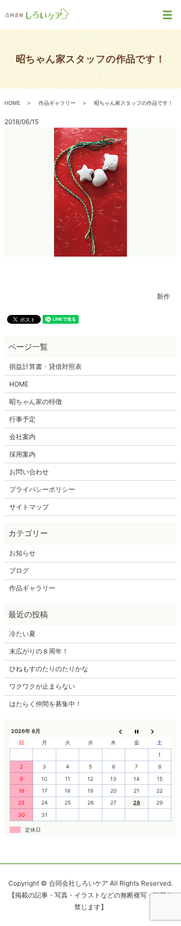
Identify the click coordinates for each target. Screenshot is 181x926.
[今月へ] (136, 731)
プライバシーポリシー (42, 489)
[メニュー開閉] (167, 15)
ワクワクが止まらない (42, 686)
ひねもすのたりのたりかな (48, 669)
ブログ (19, 570)
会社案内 (22, 437)
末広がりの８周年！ (39, 651)
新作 (163, 296)
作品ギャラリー (57, 103)
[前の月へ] (113, 731)
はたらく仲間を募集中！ (45, 704)
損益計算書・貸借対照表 (45, 366)
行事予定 (22, 419)
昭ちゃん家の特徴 (35, 401)
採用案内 (22, 454)
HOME (12, 103)
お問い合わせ (29, 472)
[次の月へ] (159, 731)
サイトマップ (29, 507)
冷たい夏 (22, 633)
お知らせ (22, 553)
